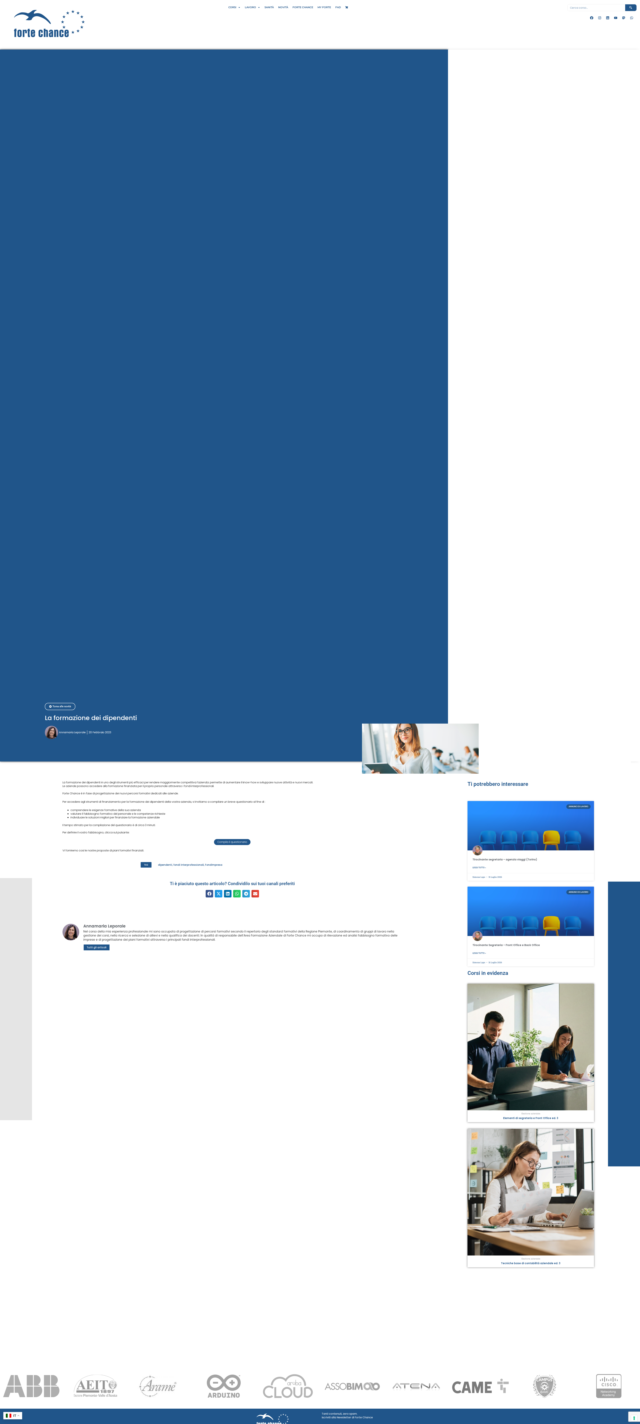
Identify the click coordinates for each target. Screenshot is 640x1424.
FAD (338, 7)
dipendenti (165, 865)
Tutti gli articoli (96, 947)
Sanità (269, 7)
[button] (146, 865)
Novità (283, 7)
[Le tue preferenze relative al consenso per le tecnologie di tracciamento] (634, 1418)
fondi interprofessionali (188, 865)
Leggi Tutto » (479, 867)
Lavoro (250, 7)
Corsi (232, 7)
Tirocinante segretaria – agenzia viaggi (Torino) (504, 859)
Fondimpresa (213, 865)
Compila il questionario (232, 842)
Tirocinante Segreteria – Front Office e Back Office (506, 945)
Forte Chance (302, 7)
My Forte (324, 7)
